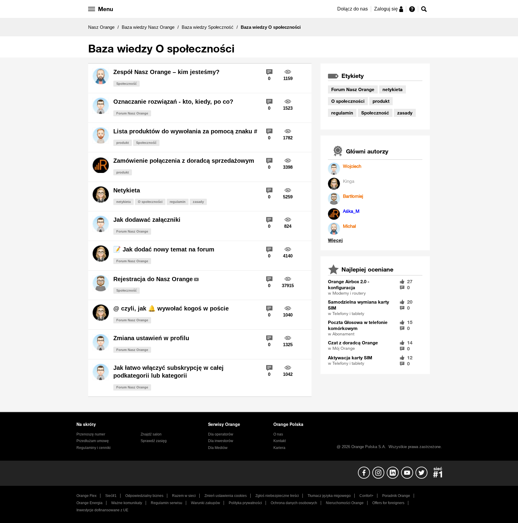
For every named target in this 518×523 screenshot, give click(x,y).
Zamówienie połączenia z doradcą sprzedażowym (183, 160)
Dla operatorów (220, 434)
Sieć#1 (111, 496)
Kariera (279, 448)
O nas (278, 434)
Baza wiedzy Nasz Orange (148, 27)
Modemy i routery (349, 293)
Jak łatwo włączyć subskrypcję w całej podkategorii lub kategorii (168, 371)
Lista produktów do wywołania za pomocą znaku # (185, 131)
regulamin (178, 202)
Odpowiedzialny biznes (144, 496)
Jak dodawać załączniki (146, 219)
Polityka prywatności (245, 503)
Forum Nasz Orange (132, 113)
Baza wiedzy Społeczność (208, 27)
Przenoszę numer (90, 434)
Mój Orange (343, 348)
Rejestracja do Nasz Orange (153, 279)
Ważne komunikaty (126, 503)
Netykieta (126, 190)
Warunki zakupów (205, 503)
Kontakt (279, 441)
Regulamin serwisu (166, 503)
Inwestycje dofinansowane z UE (102, 510)
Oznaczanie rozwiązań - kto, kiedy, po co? (173, 101)
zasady (198, 202)
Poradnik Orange (396, 496)
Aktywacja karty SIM (350, 357)
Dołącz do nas (352, 8)
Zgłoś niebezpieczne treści (277, 496)
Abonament (343, 334)
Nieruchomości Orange (345, 503)
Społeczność (126, 83)
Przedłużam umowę (92, 441)
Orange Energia (89, 503)
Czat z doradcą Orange (353, 342)
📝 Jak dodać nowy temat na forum (163, 249)
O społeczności (150, 202)
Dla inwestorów (220, 441)
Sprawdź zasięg (154, 441)
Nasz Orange (101, 27)
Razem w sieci (184, 496)
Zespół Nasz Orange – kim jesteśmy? (166, 72)
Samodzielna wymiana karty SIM (358, 305)
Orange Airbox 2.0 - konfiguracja (348, 284)
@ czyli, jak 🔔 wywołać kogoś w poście (171, 308)
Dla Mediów (218, 448)
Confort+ (366, 496)
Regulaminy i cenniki (93, 448)
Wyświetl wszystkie (335, 240)
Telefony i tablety (348, 313)
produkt (122, 142)
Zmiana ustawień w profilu (151, 338)
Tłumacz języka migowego (329, 496)
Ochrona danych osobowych (294, 503)
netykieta (123, 202)
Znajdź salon (151, 434)
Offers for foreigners (388, 503)
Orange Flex (86, 496)
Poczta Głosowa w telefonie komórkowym (358, 325)
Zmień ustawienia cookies (225, 496)
